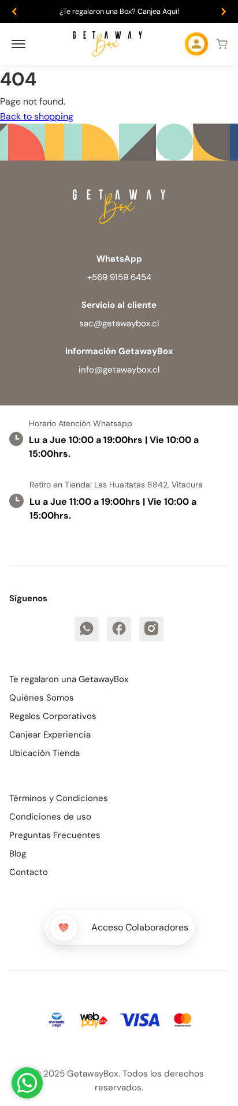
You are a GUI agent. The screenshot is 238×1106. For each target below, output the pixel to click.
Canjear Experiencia (50, 734)
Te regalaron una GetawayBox (68, 679)
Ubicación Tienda (44, 753)
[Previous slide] (14, 11)
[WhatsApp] (86, 628)
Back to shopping (36, 116)
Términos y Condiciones (58, 798)
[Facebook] (119, 628)
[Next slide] (223, 11)
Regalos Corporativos (52, 716)
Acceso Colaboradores (139, 927)
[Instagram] (151, 628)
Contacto (28, 872)
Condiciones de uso (50, 816)
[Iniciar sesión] (196, 43)
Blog (17, 853)
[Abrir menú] (18, 43)
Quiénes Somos (41, 697)
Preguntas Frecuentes (55, 835)
